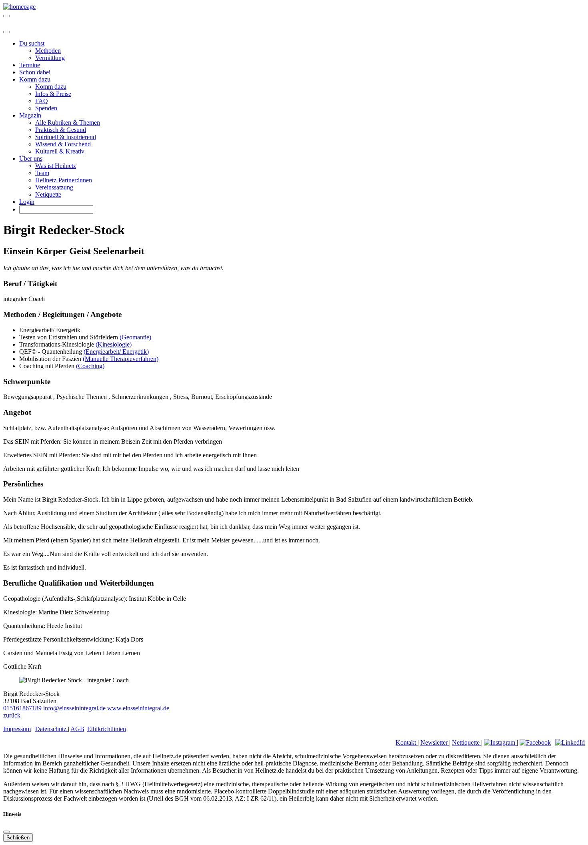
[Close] (6, 32)
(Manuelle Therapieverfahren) (120, 358)
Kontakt (407, 742)
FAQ (41, 101)
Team (42, 172)
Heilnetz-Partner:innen (63, 180)
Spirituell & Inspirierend (65, 137)
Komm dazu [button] (34, 79)
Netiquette (48, 194)
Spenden (46, 108)
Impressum (17, 728)
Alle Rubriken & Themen (67, 122)
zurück (11, 715)
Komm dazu (50, 86)
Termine (29, 65)
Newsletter (434, 742)
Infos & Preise (53, 93)
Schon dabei (34, 72)
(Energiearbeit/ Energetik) (116, 351)
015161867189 (22, 708)
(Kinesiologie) (114, 344)
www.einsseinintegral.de (138, 708)
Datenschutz (51, 728)
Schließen (18, 838)
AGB (77, 728)
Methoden (48, 50)
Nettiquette (466, 742)
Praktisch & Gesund (60, 129)
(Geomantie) (135, 337)
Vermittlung (50, 57)
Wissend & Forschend (63, 144)
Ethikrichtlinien (106, 728)
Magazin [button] (30, 115)
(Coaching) (90, 366)
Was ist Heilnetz (55, 165)
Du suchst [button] (31, 43)
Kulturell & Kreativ (59, 151)
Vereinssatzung (54, 187)
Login (26, 201)
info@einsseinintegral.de (74, 708)
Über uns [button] (30, 158)
